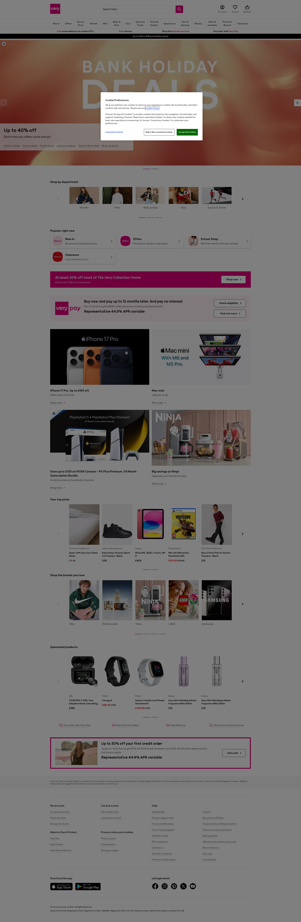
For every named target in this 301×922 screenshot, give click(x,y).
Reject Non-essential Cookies (159, 132)
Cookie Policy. (152, 108)
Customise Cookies (114, 132)
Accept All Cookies (187, 132)
